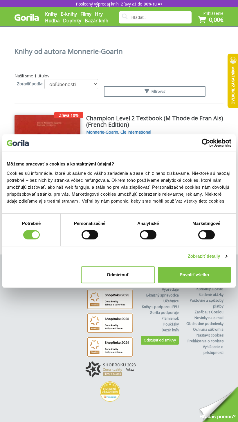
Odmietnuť (118, 274)
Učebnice (171, 301)
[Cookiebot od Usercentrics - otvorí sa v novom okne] (206, 143)
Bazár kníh (96, 20)
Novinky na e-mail (208, 317)
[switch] (90, 234)
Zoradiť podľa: (30, 83)
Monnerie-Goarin (102, 132)
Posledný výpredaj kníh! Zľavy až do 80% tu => (119, 4)
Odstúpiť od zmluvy (160, 340)
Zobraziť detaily (204, 256)
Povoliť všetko (194, 274)
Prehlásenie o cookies (205, 341)
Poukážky (171, 324)
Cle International (135, 132)
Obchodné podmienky (204, 323)
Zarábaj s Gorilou (208, 312)
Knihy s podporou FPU (160, 306)
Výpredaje (170, 289)
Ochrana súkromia (208, 329)
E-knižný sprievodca (162, 295)
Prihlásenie (213, 13)
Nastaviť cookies (209, 335)
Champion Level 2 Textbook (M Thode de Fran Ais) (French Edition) (154, 121)
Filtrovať (158, 91)
